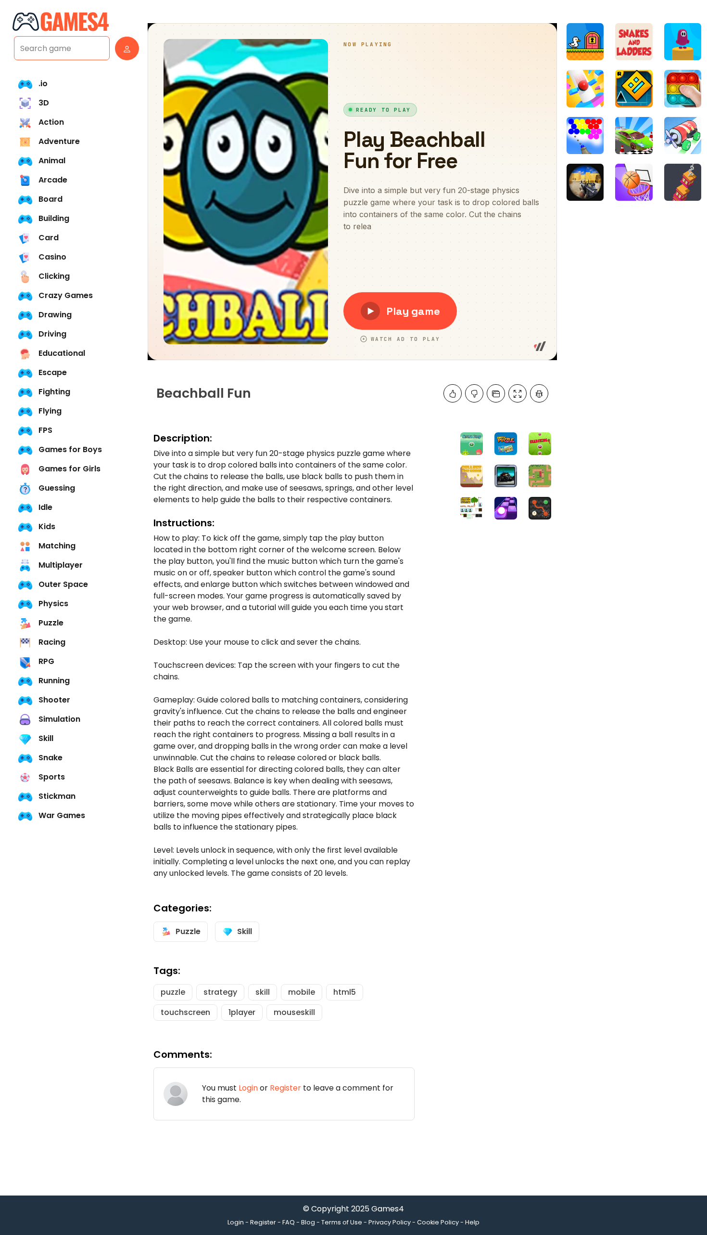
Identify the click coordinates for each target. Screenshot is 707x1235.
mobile (301, 992)
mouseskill (294, 1012)
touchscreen (185, 1012)
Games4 (387, 1208)
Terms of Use (341, 1222)
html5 (344, 992)
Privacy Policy (389, 1222)
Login (248, 1087)
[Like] (452, 393)
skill (262, 992)
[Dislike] (474, 393)
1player (241, 1012)
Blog (308, 1222)
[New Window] (496, 393)
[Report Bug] (539, 393)
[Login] (124, 48)
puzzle (173, 992)
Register (285, 1087)
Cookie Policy (438, 1222)
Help (472, 1222)
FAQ (288, 1222)
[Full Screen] (517, 393)
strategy (220, 992)
